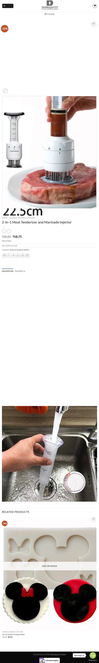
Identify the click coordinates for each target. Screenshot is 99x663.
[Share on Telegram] (27, 256)
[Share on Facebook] (9, 256)
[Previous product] (9, 231)
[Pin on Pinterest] (23, 256)
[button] (8, 6)
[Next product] (4, 231)
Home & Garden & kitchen (22, 218)
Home (4, 218)
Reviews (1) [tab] (20, 271)
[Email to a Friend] (18, 256)
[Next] (11, 89)
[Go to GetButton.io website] (93, 660)
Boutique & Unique (58, 654)
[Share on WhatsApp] (4, 256)
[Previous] (3, 210)
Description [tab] (7, 271)
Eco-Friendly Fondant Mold (13, 634)
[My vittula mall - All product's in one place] (49, 6)
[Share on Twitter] (13, 256)
